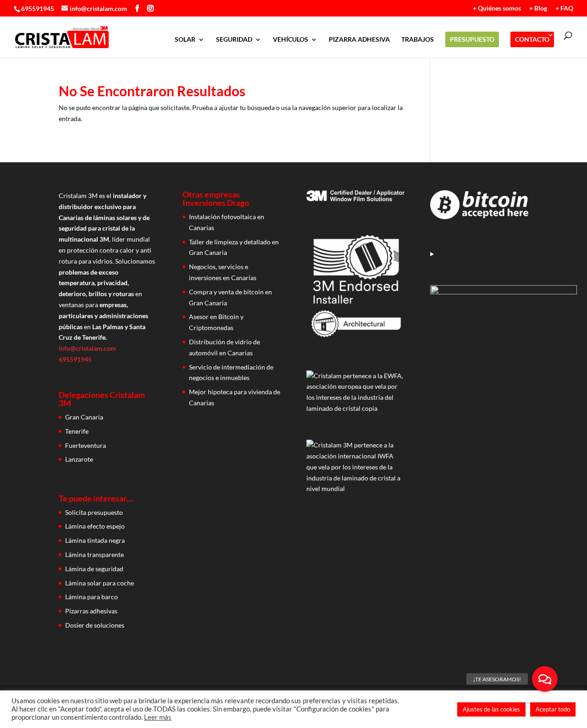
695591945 (37, 8)
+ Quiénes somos (497, 8)
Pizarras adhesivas (91, 611)
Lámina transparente (94, 554)
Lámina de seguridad (94, 569)
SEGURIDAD (234, 39)
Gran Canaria (84, 417)
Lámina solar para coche (99, 583)
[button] (545, 679)
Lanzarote (79, 459)
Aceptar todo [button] (553, 709)
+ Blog (538, 8)
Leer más (158, 717)
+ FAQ (564, 8)
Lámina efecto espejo (95, 526)
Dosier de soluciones (94, 625)
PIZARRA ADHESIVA (359, 39)
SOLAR (185, 39)
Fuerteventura (85, 445)
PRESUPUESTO (472, 39)
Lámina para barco (91, 597)
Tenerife (77, 431)
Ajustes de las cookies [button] (491, 709)
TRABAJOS (417, 39)
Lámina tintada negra (95, 540)
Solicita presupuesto (94, 512)
